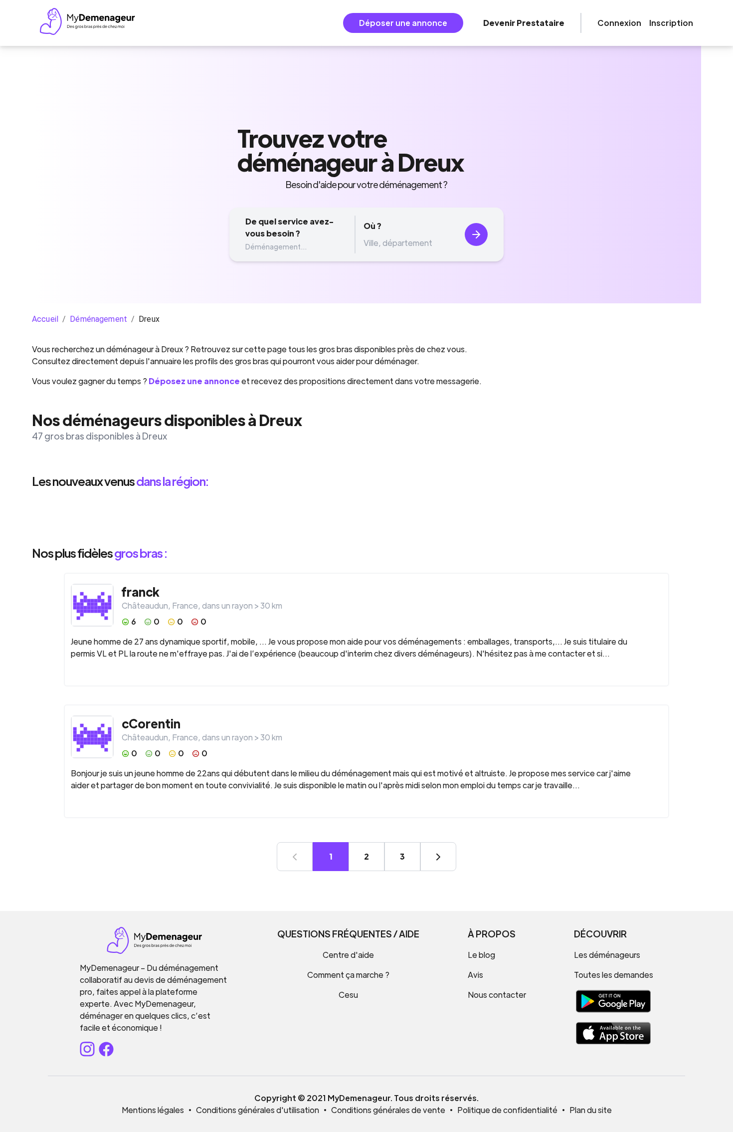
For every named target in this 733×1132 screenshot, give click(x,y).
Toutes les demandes (613, 974)
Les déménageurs (607, 954)
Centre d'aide (348, 954)
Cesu (348, 994)
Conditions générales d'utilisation (257, 1110)
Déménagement (98, 319)
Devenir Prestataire (523, 22)
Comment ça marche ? (348, 974)
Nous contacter (497, 994)
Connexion (619, 22)
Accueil (45, 319)
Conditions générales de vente (388, 1110)
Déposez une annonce (194, 381)
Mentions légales (153, 1110)
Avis (475, 974)
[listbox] (366, 517)
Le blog (481, 954)
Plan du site (590, 1110)
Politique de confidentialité (507, 1110)
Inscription (671, 22)
